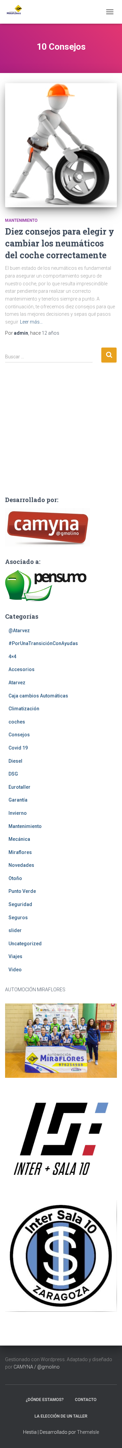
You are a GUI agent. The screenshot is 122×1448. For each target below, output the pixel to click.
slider (15, 930)
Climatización (23, 708)
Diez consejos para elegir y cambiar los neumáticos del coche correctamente (59, 243)
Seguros (18, 917)
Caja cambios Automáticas (38, 695)
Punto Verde (22, 891)
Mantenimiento (21, 220)
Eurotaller (19, 787)
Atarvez (16, 682)
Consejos (19, 734)
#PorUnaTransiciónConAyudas (43, 643)
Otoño (15, 878)
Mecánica (19, 839)
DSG (13, 774)
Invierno (17, 813)
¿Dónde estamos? (45, 1399)
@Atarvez (19, 630)
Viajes (15, 956)
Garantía (17, 800)
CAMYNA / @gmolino (37, 1367)
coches (16, 722)
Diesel (15, 761)
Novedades (21, 865)
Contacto (86, 1399)
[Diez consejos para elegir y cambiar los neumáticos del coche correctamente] (61, 145)
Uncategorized (25, 943)
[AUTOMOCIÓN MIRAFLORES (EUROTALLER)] (16, 11)
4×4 (12, 656)
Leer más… (31, 322)
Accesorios (21, 669)
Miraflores (20, 852)
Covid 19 (18, 748)
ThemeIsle (88, 1432)
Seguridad (20, 904)
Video (15, 969)
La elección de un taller (61, 1416)
